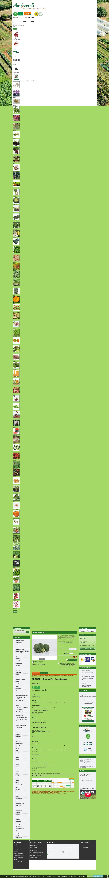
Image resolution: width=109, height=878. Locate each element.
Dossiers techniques (86, 670)
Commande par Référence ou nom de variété (70, 855)
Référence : (66, 651)
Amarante (15, 97)
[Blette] (16, 162)
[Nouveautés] (16, 46)
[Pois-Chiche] (16, 508)
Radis (14, 534)
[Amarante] (16, 96)
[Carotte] (16, 186)
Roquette (15, 542)
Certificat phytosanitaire (84, 761)
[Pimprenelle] (16, 467)
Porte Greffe (15, 493)
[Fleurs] (16, 302)
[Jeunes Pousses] (16, 335)
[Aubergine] (16, 145)
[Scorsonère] (16, 566)
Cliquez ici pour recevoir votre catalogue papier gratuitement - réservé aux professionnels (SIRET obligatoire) (88, 695)
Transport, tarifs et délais (85, 762)
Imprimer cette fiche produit (39, 664)
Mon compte (51, 842)
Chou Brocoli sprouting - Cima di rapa (22, 712)
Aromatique (15, 113)
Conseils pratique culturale (85, 759)
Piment (14, 460)
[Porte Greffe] (16, 491)
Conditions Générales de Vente (86, 766)
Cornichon (15, 229)
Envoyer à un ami (37, 662)
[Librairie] (16, 63)
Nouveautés (15, 47)
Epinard (14, 278)
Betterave (15, 155)
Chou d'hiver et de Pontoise (20, 698)
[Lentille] (16, 360)
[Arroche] (16, 120)
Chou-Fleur (19, 705)
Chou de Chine (19, 715)
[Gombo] (16, 318)
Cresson (14, 254)
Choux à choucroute (21, 725)
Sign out (48, 855)
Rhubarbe (15, 550)
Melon (14, 385)
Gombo (14, 319)
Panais (14, 427)
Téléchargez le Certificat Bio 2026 (87, 673)
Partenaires (82, 760)
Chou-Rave (19, 727)
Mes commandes (50, 845)
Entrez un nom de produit (19, 630)
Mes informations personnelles (69, 847)
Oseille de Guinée (16, 418)
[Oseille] (16, 409)
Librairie (14, 64)
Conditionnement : (64, 648)
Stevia (14, 583)
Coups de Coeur (16, 39)
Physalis (14, 451)
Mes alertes (50, 854)
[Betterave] (16, 153)
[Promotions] (16, 607)
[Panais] (16, 426)
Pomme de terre (16, 484)
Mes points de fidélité (67, 849)
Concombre (15, 221)
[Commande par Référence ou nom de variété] (70, 852)
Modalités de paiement (84, 763)
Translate (92, 631)
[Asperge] (16, 137)
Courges (14, 237)
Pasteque (15, 435)
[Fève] (16, 294)
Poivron (14, 517)
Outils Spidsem (16, 72)
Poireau (14, 476)
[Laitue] (16, 351)
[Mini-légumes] (16, 54)
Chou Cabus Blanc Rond (22, 695)
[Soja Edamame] (16, 574)
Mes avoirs (65, 845)
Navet (14, 394)
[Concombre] (16, 219)
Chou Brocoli (19, 709)
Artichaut (14, 130)
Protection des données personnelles (18, 866)
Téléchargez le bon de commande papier (86, 686)
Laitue (14, 352)
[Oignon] (16, 401)
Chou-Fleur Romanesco (22, 707)
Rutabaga (15, 559)
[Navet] (16, 393)
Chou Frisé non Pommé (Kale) (22, 720)
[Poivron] (16, 516)
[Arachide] (16, 104)
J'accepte (89, 876)
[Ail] (16, 87)
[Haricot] (16, 327)
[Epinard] (16, 277)
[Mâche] (16, 368)
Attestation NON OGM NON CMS (87, 679)
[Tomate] (16, 599)
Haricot (14, 328)
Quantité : (66, 653)
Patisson (14, 443)
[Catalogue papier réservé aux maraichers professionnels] (16, 79)
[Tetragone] (16, 590)
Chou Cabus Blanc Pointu (22, 693)
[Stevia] (16, 582)
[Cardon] (16, 178)
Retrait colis (16, 863)
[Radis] (16, 533)
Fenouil (14, 287)
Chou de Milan (19, 703)
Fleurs (14, 303)
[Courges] (16, 236)
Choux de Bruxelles (21, 723)
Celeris (14, 196)
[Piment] (16, 458)
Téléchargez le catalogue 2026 (88, 676)
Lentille (14, 361)
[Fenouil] (16, 285)
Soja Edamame (16, 575)
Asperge (14, 138)
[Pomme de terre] (16, 483)
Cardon (14, 179)
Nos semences (83, 767)
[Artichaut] (16, 129)
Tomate (14, 600)
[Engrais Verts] (16, 269)
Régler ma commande (90, 648)
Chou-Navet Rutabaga (21, 717)
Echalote (14, 262)
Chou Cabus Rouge (21, 700)
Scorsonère (15, 567)
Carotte (14, 188)
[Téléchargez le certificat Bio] (28, 16)
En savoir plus (36, 673)
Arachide (14, 105)
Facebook (85, 844)
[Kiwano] (16, 343)
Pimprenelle (15, 468)
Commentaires (44, 673)
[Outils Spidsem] (16, 71)
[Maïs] (16, 376)
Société (81, 765)
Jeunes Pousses (16, 336)
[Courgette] (16, 244)
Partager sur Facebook (38, 661)
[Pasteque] (16, 434)
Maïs (14, 377)
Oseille (14, 410)
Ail (13, 89)
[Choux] (16, 211)
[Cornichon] (16, 228)
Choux (14, 212)
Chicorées (15, 204)
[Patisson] (16, 442)
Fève (14, 295)
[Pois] (16, 500)
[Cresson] (16, 252)
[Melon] (16, 384)
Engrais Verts (15, 270)
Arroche (14, 122)
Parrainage (49, 851)
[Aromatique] (16, 112)
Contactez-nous (17, 846)
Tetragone (15, 592)
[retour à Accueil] (33, 629)
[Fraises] (16, 310)
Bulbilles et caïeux (16, 171)
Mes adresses (50, 847)
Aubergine (15, 146)
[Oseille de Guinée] (16, 417)
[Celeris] (16, 195)
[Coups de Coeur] (16, 38)
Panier (82, 635)
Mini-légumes (15, 56)
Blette (14, 163)
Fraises (14, 311)
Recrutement (85, 847)
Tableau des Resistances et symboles (87, 682)
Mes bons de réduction (51, 849)
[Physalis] (16, 450)
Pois (14, 501)
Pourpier (14, 526)
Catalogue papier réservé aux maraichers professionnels (24, 80)
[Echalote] (16, 261)
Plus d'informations (98, 876)
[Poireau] (16, 475)
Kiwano (14, 344)
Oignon (14, 402)
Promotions (15, 608)
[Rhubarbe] (16, 549)
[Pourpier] (16, 524)
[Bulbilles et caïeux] (16, 170)
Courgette (15, 245)
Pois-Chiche (15, 509)
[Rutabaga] (16, 557)
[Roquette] (16, 541)
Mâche (14, 369)
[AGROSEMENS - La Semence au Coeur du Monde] (30, 6)
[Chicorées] (16, 203)
